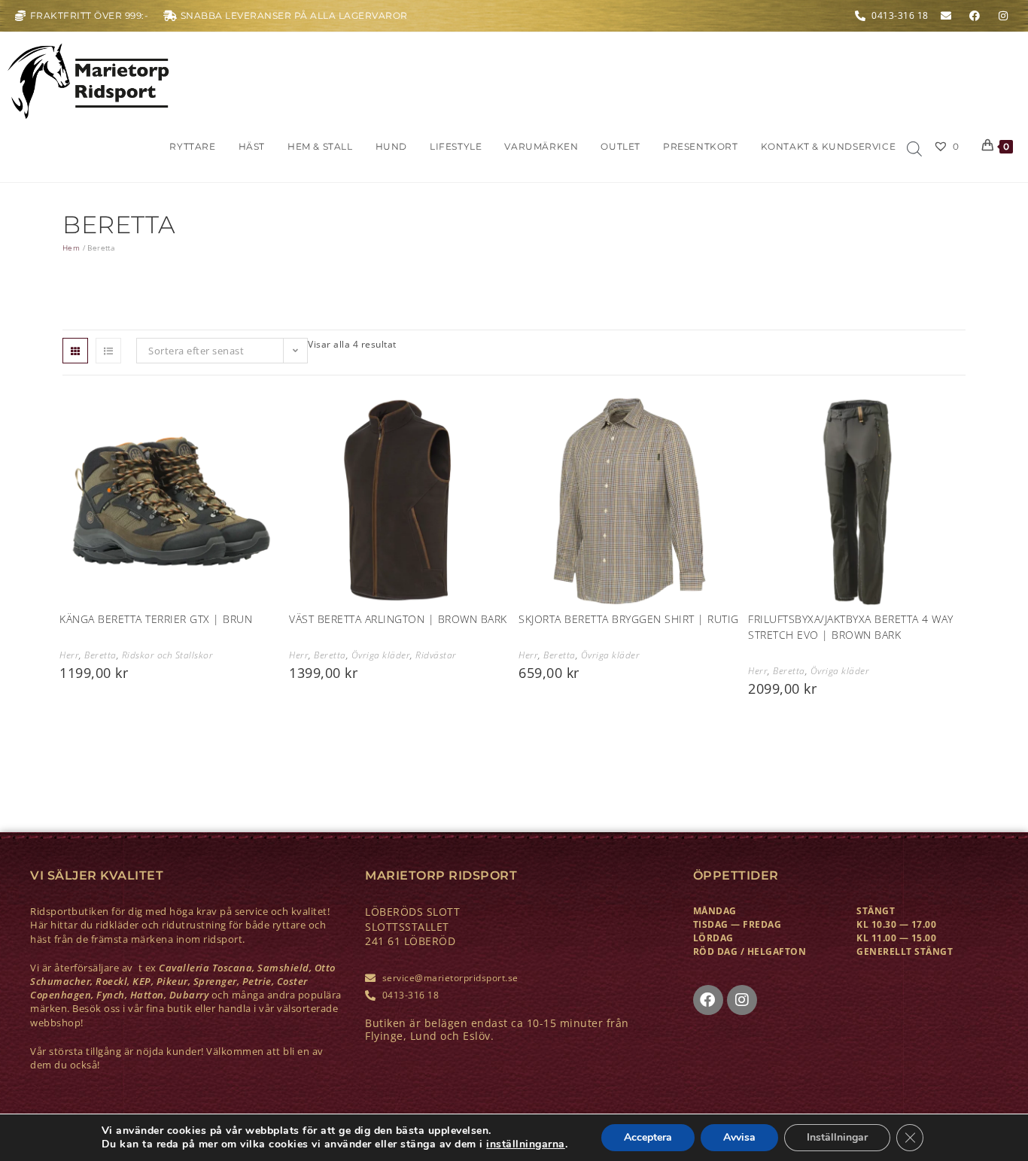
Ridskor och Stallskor (168, 655)
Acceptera (648, 1137)
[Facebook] (708, 1000)
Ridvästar (436, 655)
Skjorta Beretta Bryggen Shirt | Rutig (629, 619)
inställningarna (525, 1144)
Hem (71, 247)
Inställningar (837, 1137)
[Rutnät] (75, 350)
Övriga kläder (381, 655)
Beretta (100, 655)
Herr (69, 655)
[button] (74, 405)
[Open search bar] (914, 149)
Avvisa (739, 1137)
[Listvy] (108, 350)
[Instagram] (742, 1000)
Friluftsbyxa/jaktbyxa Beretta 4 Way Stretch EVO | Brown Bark (850, 627)
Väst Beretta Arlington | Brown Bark (398, 619)
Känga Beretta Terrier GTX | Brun (155, 619)
